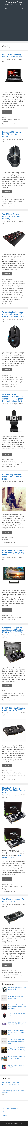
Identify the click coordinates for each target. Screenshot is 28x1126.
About (5, 1115)
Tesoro (4, 299)
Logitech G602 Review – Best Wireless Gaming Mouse (12, 134)
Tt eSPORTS (11, 299)
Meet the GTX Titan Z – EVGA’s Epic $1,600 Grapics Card (14, 790)
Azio (9, 281)
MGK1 (9, 295)
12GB (5, 886)
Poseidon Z (14, 295)
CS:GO (6, 540)
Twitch (11, 537)
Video (18, 775)
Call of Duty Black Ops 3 (11, 377)
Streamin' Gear (14, 2)
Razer (20, 295)
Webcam (17, 464)
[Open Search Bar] (23, 9)
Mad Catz (5, 290)
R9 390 (14, 775)
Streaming (11, 464)
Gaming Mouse (19, 199)
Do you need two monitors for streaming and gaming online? (13, 552)
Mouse (6, 197)
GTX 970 (22, 695)
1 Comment (7, 304)
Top (5, 117)
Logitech (4, 201)
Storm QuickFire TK (15, 297)
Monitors (6, 615)
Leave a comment (9, 124)
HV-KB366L (9, 288)
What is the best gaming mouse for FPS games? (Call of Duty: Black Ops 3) (13, 314)
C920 (9, 462)
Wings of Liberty (7, 301)
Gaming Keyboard (17, 286)
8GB (5, 773)
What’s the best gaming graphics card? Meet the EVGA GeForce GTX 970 (12, 630)
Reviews (11, 197)
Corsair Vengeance (12, 283)
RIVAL (10, 384)
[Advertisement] (14, 26)
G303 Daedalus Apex (8, 379)
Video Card (5, 697)
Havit (3, 288)
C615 (5, 462)
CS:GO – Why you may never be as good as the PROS (12, 477)
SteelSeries (5, 297)
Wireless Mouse (7, 203)
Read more (7, 112)
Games (8, 382)
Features (6, 199)
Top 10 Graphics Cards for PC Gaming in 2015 (13, 900)
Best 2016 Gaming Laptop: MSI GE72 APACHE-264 (13, 55)
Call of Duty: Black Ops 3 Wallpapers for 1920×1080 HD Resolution (17, 1006)
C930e (14, 462)
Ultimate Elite (19, 299)
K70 (15, 288)
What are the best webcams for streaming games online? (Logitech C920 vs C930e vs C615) (12, 397)
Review (20, 201)
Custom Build (8, 693)
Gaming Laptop (14, 119)
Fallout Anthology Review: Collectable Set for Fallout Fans (16, 1032)
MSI (10, 121)
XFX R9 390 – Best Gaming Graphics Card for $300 (13, 709)
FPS (20, 377)
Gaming (6, 119)
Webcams (10, 459)
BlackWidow (15, 281)
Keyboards (7, 279)
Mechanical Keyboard (15, 290)
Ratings (4, 889)
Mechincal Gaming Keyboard (10, 292)
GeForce (19, 972)
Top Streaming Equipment (10, 1108)
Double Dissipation (12, 773)
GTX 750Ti (15, 975)
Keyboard (20, 288)
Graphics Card (8, 691)
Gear (15, 972)
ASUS (5, 972)
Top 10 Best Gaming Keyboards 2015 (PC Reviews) (11, 216)
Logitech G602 (12, 201)
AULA (6, 281)
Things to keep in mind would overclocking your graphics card (17, 1041)
